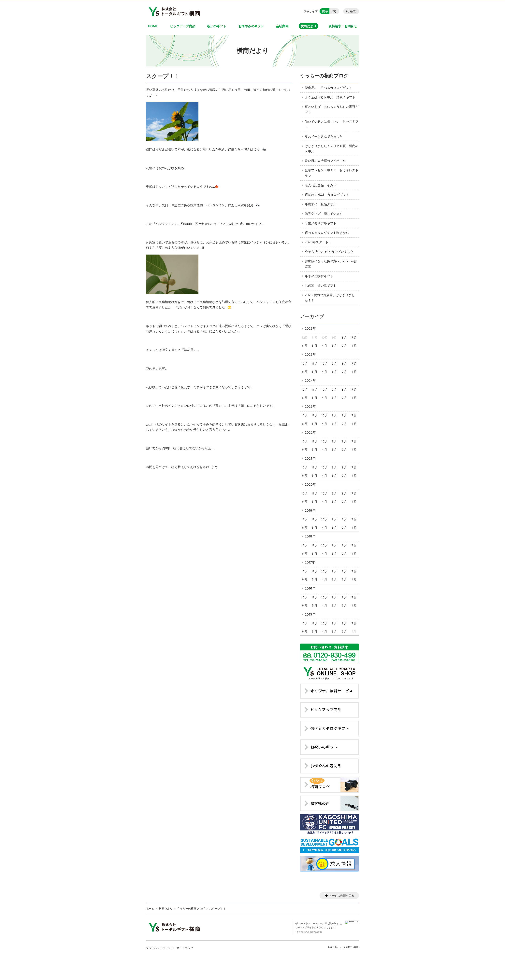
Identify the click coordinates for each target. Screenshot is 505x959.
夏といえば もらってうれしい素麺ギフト (331, 109)
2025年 (310, 354)
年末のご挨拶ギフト (319, 276)
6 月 (304, 345)
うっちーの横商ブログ (324, 75)
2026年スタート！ (318, 242)
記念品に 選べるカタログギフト (328, 88)
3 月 (334, 345)
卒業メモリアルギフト (320, 223)
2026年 (310, 328)
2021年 (310, 458)
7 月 (354, 337)
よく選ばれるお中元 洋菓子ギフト (330, 97)
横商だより (308, 26)
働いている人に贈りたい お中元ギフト (331, 124)
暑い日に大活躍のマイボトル (325, 161)
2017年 (310, 562)
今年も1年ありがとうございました (329, 252)
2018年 (310, 536)
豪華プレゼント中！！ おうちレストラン (331, 172)
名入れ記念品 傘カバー (322, 185)
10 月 (324, 363)
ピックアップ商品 (182, 26)
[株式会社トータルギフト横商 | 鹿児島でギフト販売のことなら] (175, 11)
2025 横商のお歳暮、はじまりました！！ (330, 297)
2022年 (310, 432)
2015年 (310, 614)
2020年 (310, 484)
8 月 (344, 337)
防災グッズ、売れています (324, 213)
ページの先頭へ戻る (341, 895)
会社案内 (282, 26)
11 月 (314, 363)
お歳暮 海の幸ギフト (320, 285)
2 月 (344, 345)
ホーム (150, 908)
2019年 (310, 510)
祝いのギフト (216, 26)
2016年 (310, 588)
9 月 (334, 363)
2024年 (310, 380)
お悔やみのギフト (251, 26)
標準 (325, 11)
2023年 (310, 406)
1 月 (354, 345)
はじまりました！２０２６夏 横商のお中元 (331, 148)
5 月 (314, 345)
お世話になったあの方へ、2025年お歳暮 (331, 263)
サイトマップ (185, 948)
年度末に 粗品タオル (320, 204)
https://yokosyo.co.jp (310, 931)
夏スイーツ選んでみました (324, 136)
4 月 (324, 345)
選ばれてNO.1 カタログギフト (327, 195)
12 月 (304, 363)
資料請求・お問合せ (343, 26)
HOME (153, 26)
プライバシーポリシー (160, 948)
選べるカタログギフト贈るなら (327, 233)
